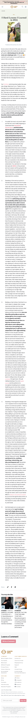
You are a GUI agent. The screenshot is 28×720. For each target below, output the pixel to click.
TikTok (17, 678)
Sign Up (23, 700)
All (14, 14)
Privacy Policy (5, 667)
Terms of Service (5, 669)
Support (17, 664)
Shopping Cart (26, 7)
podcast (7, 379)
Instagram (18, 680)
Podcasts (3, 682)
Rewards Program (6, 686)
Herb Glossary (5, 684)
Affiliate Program (5, 664)
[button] (14, 7)
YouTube (18, 686)
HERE (14, 166)
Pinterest (18, 684)
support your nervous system (18, 494)
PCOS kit (6, 84)
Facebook (18, 682)
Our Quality (4, 660)
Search (22, 7)
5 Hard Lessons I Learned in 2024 (14, 18)
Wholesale (4, 662)
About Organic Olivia (6, 658)
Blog (2, 680)
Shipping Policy (19, 662)
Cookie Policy (18, 669)
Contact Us (18, 658)
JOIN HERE (22, 1)
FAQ (16, 667)
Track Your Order (19, 660)
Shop (2, 678)
